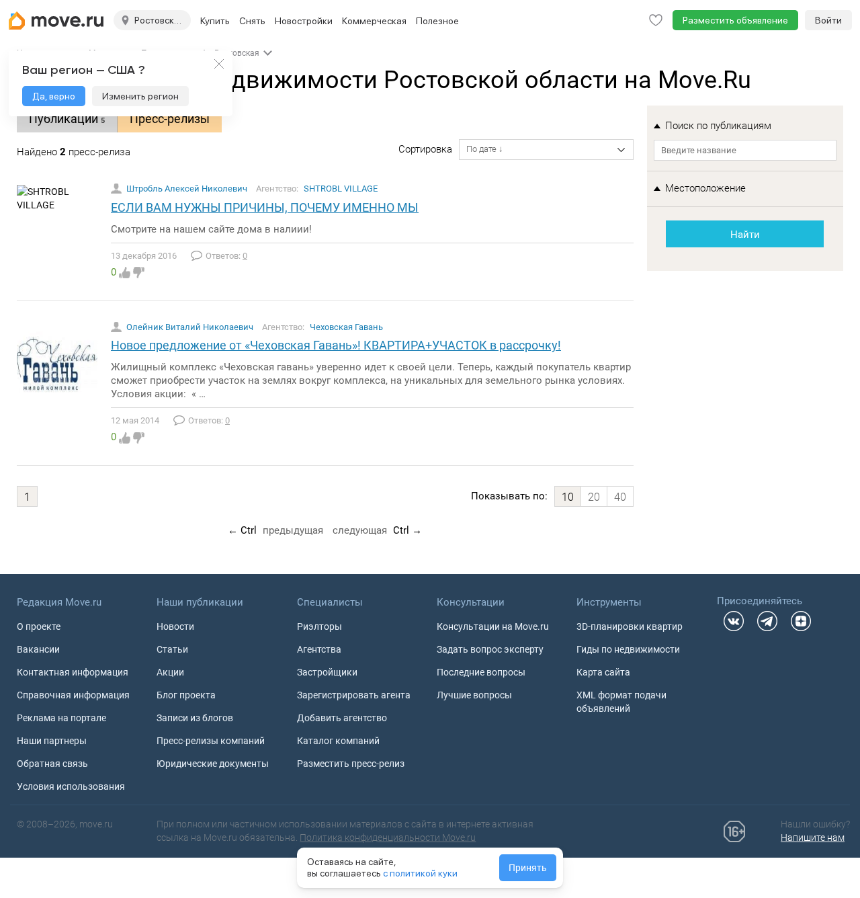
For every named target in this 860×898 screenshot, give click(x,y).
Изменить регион (140, 96)
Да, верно (53, 96)
